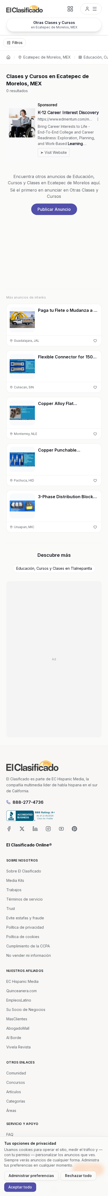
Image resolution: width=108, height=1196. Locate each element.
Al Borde (13, 1037)
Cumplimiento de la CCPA (28, 946)
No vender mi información (28, 955)
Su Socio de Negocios (25, 1009)
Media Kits (15, 880)
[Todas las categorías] (70, 9)
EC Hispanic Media (22, 981)
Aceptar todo (20, 1187)
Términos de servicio (24, 899)
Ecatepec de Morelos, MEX (47, 57)
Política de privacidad (25, 927)
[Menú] (91, 8)
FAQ (9, 1134)
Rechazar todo (78, 1175)
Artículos (13, 1092)
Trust (10, 908)
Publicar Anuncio (54, 209)
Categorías (15, 1101)
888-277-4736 (28, 802)
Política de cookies (22, 936)
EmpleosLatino (18, 1000)
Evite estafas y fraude (25, 918)
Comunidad (16, 1073)
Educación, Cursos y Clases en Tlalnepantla (54, 568)
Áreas (11, 1110)
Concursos (15, 1082)
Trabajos (13, 890)
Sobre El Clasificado (23, 871)
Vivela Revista (18, 1047)
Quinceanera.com (21, 991)
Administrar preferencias (31, 1175)
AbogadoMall (17, 1028)
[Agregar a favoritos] (95, 341)
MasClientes (16, 1019)
